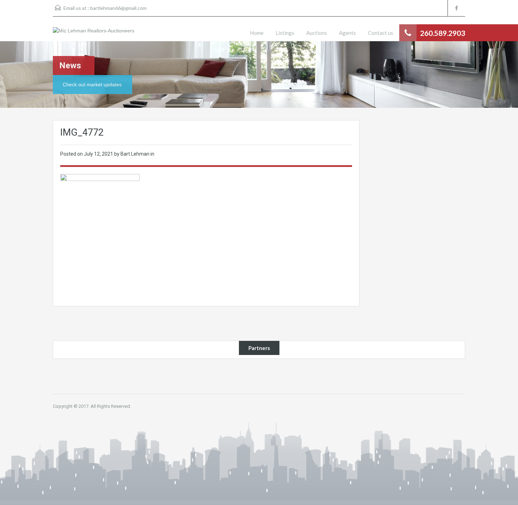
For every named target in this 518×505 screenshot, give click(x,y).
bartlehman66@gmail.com (118, 8)
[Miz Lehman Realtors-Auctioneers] (93, 34)
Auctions (316, 33)
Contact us (380, 33)
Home (257, 33)
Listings (285, 33)
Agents (347, 33)
